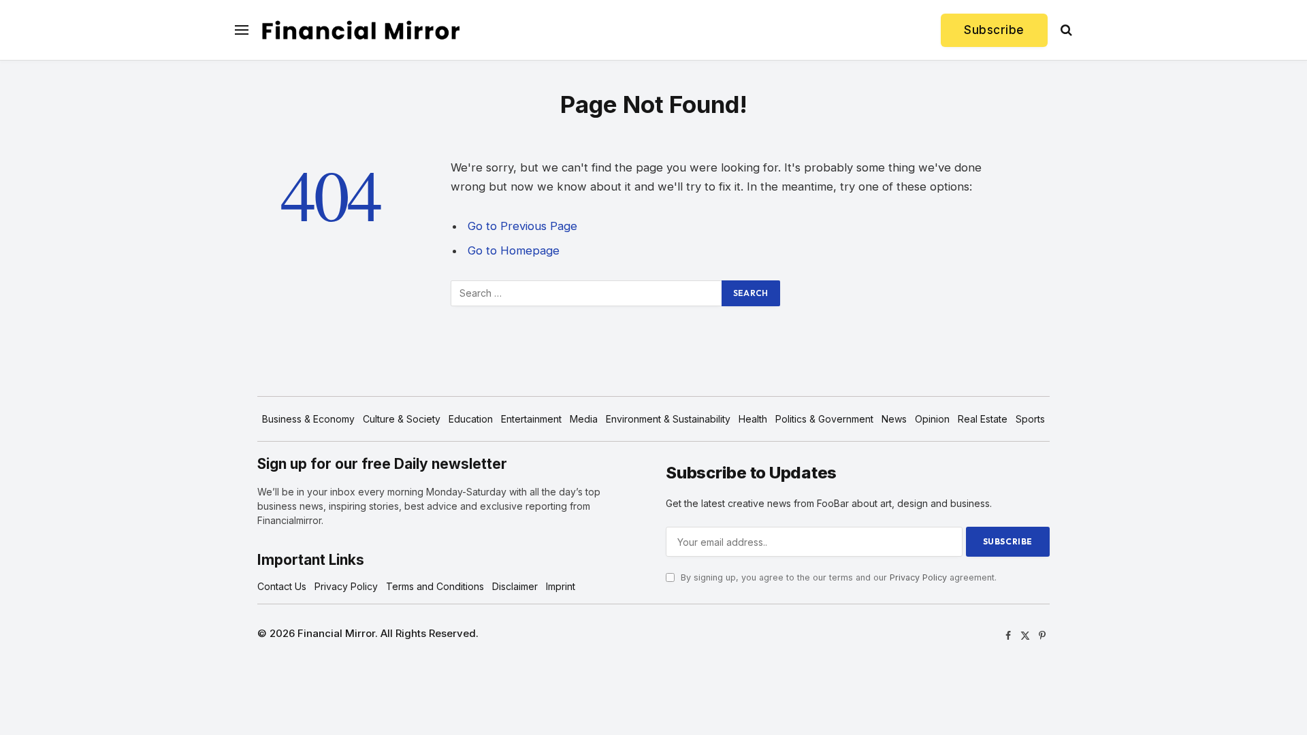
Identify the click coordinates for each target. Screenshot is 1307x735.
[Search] (1065, 30)
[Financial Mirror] (361, 30)
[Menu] (241, 30)
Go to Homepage (514, 250)
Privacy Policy (918, 577)
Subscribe (994, 30)
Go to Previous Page (522, 226)
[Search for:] (587, 293)
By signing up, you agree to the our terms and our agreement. (837, 577)
